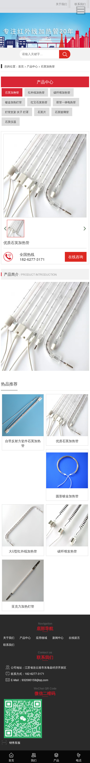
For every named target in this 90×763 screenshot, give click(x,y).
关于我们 (61, 4)
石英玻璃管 (62, 112)
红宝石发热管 (39, 102)
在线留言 (74, 637)
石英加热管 (48, 66)
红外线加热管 (36, 92)
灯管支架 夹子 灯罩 (17, 112)
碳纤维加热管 (62, 92)
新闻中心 (57, 637)
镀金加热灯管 (13, 102)
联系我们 (80, 4)
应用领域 (41, 637)
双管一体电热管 (66, 102)
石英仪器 (10, 122)
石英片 (42, 112)
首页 (21, 66)
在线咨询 (75, 256)
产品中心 (32, 66)
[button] (5, 228)
